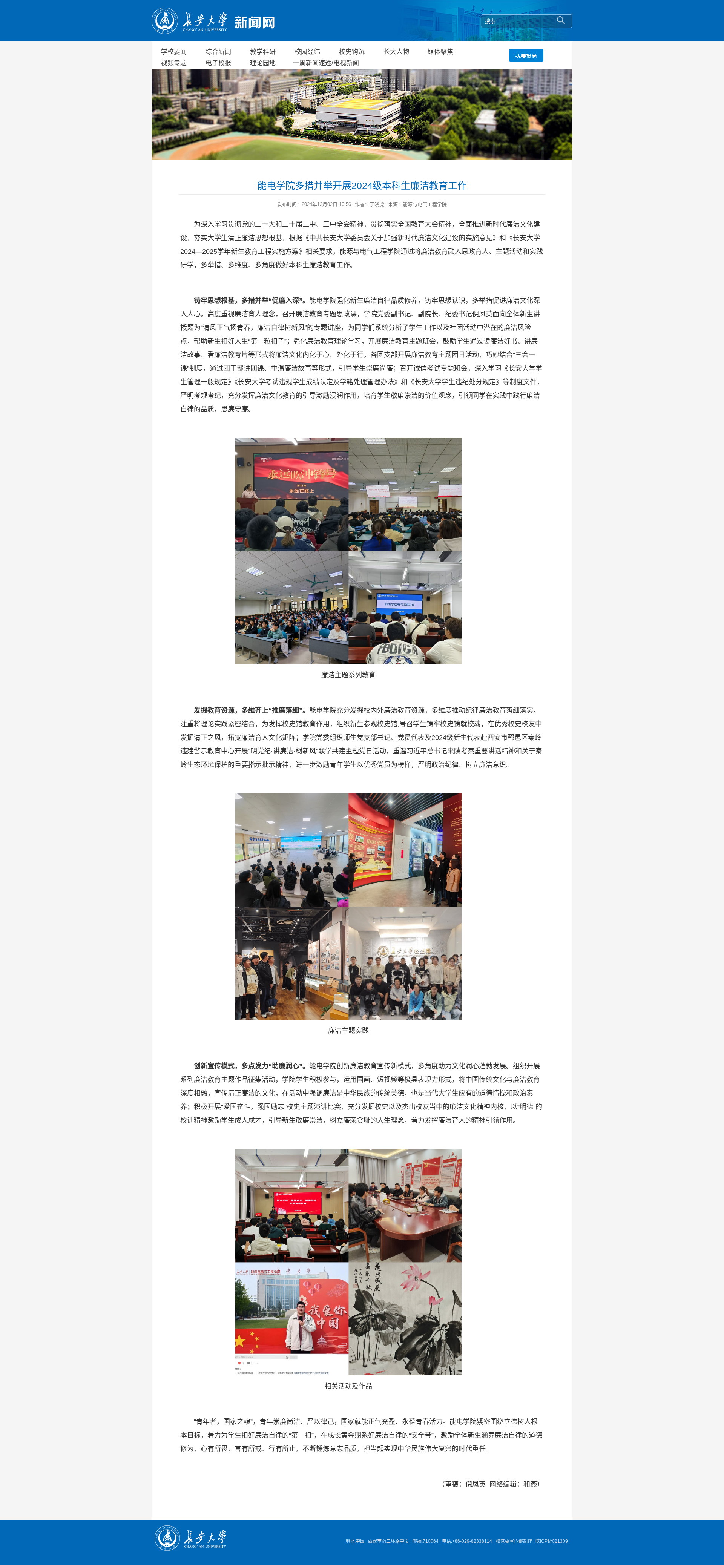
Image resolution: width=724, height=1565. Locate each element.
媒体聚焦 (440, 51)
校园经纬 (307, 51)
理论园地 (263, 63)
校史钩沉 (352, 51)
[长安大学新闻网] (213, 20)
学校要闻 (174, 51)
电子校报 (218, 63)
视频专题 (174, 63)
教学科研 (263, 51)
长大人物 (396, 51)
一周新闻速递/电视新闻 (326, 63)
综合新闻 (218, 51)
